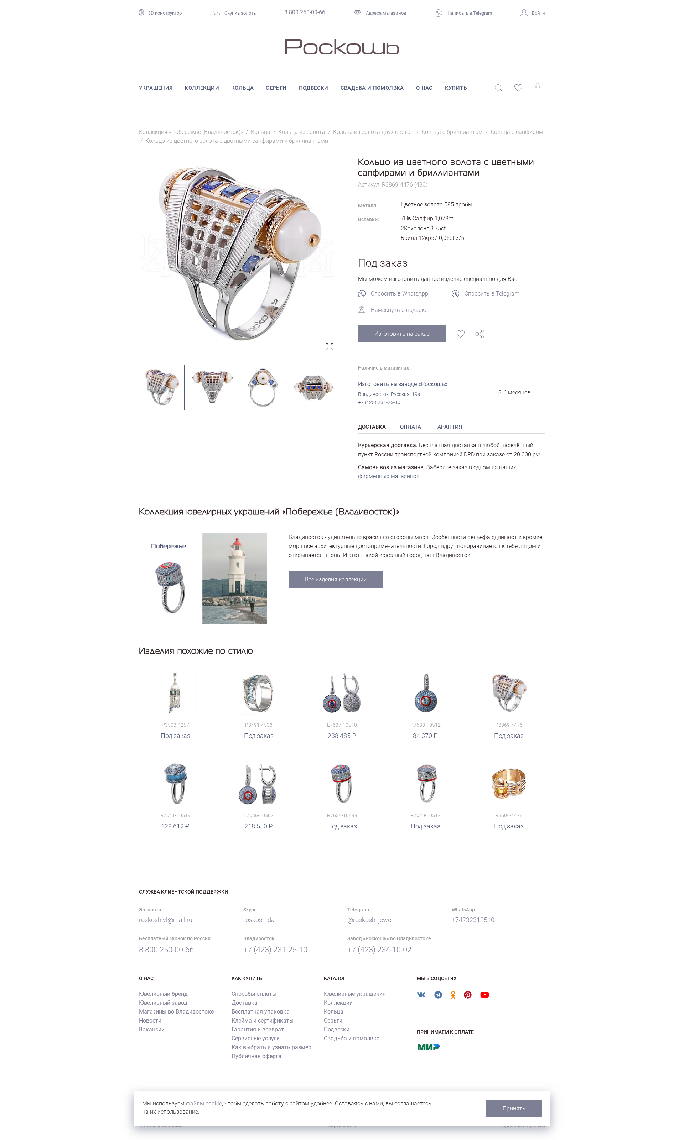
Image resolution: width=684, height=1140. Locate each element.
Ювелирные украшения (355, 993)
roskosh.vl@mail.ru (165, 920)
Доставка (245, 1002)
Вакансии (152, 1029)
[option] (238, 255)
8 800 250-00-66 (304, 12)
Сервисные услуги (256, 1038)
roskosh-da (259, 920)
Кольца (242, 88)
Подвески (313, 88)
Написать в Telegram (469, 13)
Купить (456, 88)
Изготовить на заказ (402, 333)
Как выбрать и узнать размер (271, 1047)
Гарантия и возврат (258, 1029)
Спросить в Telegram (492, 293)
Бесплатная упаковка (261, 1011)
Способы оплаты (254, 993)
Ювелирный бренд (163, 993)
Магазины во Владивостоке (176, 1011)
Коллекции (202, 88)
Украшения (156, 88)
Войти (538, 13)
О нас (424, 88)
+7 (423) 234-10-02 (379, 949)
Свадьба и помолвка (372, 88)
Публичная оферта (256, 1056)
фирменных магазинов (389, 476)
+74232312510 (473, 920)
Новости (150, 1020)
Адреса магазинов (386, 13)
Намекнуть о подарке (399, 310)
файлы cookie (204, 1103)
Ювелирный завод (163, 1002)
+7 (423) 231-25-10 (379, 402)
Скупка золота (240, 13)
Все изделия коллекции (336, 579)
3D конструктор (165, 13)
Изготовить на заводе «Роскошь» (403, 384)
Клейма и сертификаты (263, 1020)
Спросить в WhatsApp (399, 293)
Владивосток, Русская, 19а (389, 394)
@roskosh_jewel (370, 920)
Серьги (276, 88)
